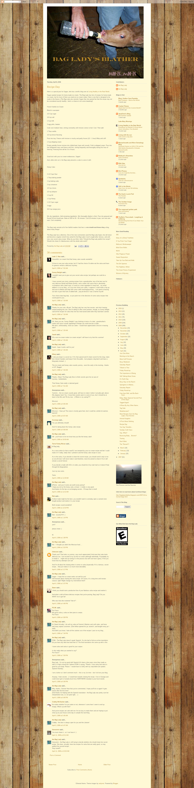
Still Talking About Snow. (128, 376)
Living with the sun (125, 135)
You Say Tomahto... (126, 427)
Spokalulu (122, 179)
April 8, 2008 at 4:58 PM (60, 617)
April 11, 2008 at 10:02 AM (60, 751)
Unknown (55, 552)
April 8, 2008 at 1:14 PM (60, 517)
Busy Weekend (125, 362)
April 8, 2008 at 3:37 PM (60, 583)
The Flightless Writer (123, 267)
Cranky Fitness (123, 106)
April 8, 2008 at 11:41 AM (60, 492)
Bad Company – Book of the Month (129, 100)
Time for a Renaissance (125, 180)
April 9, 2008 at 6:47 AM (60, 725)
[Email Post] (75, 246)
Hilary (54, 354)
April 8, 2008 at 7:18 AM (60, 300)
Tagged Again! (124, 402)
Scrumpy (55, 420)
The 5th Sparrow (121, 263)
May (121, 348)
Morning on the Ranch (127, 356)
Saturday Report (125, 365)
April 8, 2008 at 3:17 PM (60, 569)
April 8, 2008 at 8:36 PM (60, 681)
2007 (120, 457)
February (123, 450)
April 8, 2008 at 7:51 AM (60, 386)
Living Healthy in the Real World (129, 125)
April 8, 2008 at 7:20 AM (60, 330)
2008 (120, 325)
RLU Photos (122, 171)
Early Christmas (123, 157)
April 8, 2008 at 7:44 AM (60, 370)
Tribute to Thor (124, 367)
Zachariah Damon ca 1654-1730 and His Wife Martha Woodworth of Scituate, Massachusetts (130, 148)
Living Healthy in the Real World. (99, 91)
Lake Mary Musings (125, 121)
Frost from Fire (122, 203)
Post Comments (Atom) (84, 770)
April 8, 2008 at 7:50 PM (60, 655)
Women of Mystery (122, 273)
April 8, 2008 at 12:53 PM (60, 508)
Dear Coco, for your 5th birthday (128, 188)
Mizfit (118, 251)
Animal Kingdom (125, 418)
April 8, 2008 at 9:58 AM (60, 430)
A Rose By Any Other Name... (129, 405)
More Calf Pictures (126, 359)
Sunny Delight (57, 272)
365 (117, 235)
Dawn (54, 587)
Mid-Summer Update (124, 115)
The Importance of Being (128, 373)
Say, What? (123, 433)
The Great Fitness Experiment (126, 270)
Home (80, 764)
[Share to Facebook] (86, 246)
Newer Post (52, 764)
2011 (120, 317)
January (123, 453)
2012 (120, 314)
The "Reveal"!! (124, 444)
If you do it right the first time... (127, 173)
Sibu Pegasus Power (123, 254)
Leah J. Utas (56, 256)
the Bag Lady (56, 305)
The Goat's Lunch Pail (126, 194)
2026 (120, 308)
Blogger (115, 783)
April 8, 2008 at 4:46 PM (60, 603)
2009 (120, 323)
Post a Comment (55, 755)
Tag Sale (122, 408)
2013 (120, 311)
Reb (53, 496)
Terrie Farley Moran (59, 444)
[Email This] (79, 246)
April (122, 351)
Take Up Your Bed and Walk (125, 260)
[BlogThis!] (81, 246)
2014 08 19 (121, 165)
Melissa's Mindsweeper (123, 244)
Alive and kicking (123, 211)
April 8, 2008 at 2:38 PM (60, 538)
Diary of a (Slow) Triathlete (124, 238)
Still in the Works (124, 186)
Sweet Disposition (122, 257)
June (122, 345)
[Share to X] (84, 246)
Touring (122, 438)
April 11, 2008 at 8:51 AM (60, 735)
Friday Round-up (125, 370)
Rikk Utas (121, 163)
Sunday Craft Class (126, 430)
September (124, 336)
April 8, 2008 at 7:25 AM (60, 340)
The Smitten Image (125, 202)
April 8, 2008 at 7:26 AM (60, 350)
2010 (120, 320)
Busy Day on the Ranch (127, 382)
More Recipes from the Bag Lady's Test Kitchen (129, 415)
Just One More (124, 353)
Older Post (107, 764)
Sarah (54, 334)
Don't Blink (123, 441)
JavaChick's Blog (124, 114)
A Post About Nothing (127, 421)
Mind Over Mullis (121, 247)
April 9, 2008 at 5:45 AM (60, 715)
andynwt (101, 783)
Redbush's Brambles (125, 156)
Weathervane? (124, 411)
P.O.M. (54, 608)
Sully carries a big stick (125, 137)
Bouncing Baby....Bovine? (128, 436)
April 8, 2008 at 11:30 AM (60, 478)
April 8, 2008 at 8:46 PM (60, 697)
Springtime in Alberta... (127, 385)
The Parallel (122, 196)
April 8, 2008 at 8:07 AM (60, 416)
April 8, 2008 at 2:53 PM (60, 547)
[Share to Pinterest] (88, 246)
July (121, 342)
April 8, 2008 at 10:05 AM (60, 439)
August (122, 339)
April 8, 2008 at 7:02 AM (60, 268)
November (123, 331)
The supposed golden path (127, 209)
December (123, 328)
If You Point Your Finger (124, 241)
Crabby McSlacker (58, 702)
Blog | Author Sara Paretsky (128, 98)
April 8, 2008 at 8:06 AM (60, 404)
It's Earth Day (124, 379)
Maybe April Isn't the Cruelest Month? (129, 108)
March (122, 448)
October (123, 334)
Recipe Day (123, 424)
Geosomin (55, 729)
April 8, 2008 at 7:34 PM (60, 633)
